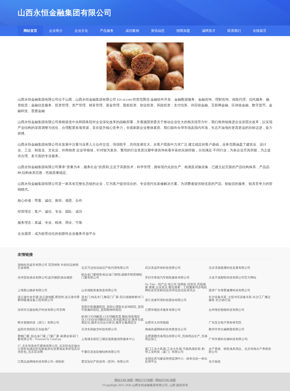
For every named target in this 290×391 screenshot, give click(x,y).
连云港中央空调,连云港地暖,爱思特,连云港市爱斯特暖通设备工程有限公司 (49, 299)
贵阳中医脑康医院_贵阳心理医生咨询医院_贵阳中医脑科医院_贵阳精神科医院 (112, 308)
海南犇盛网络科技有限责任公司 (166, 329)
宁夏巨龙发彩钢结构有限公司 (100, 351)
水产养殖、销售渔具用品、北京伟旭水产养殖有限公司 (240, 350)
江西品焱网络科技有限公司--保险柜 (41, 361)
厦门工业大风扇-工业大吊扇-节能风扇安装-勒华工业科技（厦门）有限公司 (175, 350)
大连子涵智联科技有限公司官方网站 (232, 277)
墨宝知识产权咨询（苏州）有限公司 (105, 361)
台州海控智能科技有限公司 (226, 309)
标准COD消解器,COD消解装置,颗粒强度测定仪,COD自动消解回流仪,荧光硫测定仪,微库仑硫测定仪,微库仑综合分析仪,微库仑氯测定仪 (112, 319)
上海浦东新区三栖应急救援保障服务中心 (108, 339)
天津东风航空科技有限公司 (99, 329)
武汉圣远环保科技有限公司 (163, 267)
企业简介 (56, 30)
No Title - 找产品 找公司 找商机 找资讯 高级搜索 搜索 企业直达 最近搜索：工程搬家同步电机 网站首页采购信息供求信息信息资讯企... (176, 287)
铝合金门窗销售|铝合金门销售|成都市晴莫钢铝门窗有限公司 (111, 276)
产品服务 (107, 30)
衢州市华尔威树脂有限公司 (226, 329)
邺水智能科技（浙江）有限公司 (38, 322)
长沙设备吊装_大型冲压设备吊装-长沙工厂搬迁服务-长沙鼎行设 (240, 299)
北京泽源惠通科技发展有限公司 (229, 267)
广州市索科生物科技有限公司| (228, 339)
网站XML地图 (123, 380)
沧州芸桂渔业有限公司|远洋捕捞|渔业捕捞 (45, 277)
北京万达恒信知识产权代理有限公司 (105, 267)
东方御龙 (215, 361)
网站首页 (30, 30)
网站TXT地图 (144, 380)
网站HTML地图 (165, 380)
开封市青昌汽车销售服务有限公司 (167, 277)
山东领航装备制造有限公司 (99, 290)
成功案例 (132, 30)
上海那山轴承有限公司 (32, 290)
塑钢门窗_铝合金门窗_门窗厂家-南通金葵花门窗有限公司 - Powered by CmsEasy (48, 338)
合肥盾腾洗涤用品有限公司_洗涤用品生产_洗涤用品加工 (176, 338)
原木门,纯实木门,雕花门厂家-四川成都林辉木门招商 (112, 299)
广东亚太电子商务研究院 (225, 322)
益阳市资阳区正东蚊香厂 (34, 329)
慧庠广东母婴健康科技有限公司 (229, 290)
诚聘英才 (208, 30)
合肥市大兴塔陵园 (157, 322)
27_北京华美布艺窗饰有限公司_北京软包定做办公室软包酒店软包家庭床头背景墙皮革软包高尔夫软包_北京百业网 (49, 349)
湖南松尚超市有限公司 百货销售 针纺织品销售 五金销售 (48, 266)
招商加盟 (183, 30)
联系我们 (234, 30)
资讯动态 (158, 30)
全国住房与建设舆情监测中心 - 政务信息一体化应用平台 (176, 360)
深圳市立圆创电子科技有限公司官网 (41, 309)
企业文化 (81, 30)
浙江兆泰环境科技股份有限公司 (166, 300)
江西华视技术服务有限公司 (163, 309)
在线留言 (259, 30)
